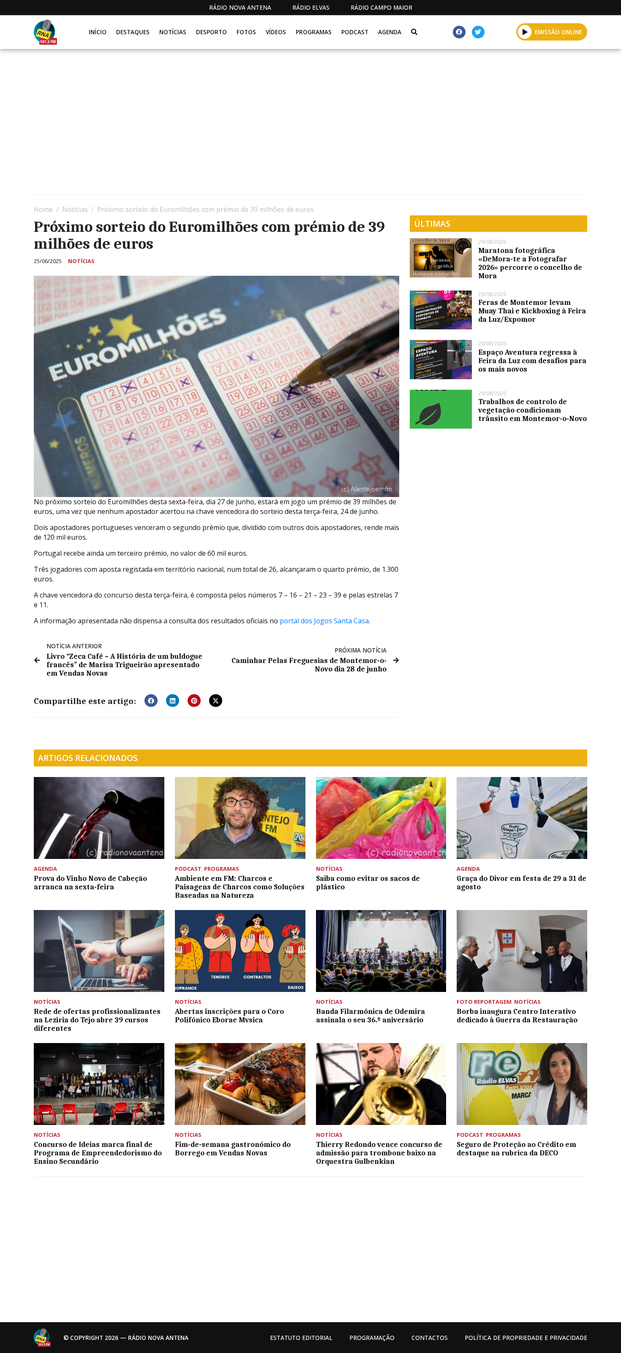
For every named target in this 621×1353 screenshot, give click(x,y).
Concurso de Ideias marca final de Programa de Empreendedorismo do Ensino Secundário (98, 1153)
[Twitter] (478, 32)
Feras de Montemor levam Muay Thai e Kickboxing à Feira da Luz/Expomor (532, 310)
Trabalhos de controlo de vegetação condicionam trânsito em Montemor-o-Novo (532, 410)
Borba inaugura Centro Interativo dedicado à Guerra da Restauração (517, 1015)
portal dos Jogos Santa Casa (324, 620)
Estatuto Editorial (301, 1338)
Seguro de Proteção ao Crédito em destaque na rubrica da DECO (516, 1148)
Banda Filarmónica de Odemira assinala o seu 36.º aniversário (370, 1015)
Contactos (429, 1338)
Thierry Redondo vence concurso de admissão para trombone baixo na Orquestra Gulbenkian (379, 1153)
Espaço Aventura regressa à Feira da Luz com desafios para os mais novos (532, 360)
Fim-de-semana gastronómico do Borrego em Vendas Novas (233, 1148)
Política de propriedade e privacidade (526, 1338)
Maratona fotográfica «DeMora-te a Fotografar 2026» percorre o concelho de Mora (530, 263)
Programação (372, 1338)
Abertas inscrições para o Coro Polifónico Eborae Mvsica (229, 1015)
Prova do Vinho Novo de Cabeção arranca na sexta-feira (90, 882)
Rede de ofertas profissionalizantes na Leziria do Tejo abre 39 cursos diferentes (97, 1019)
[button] (525, 31)
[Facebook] (459, 32)
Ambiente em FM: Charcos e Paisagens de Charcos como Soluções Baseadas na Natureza (240, 886)
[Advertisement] (287, 125)
